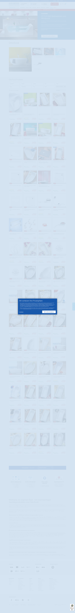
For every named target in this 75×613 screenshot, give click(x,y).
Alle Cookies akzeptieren (49, 311)
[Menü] (73, 604)
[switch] (72, 609)
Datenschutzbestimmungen (27, 308)
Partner (44, 305)
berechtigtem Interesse (28, 306)
